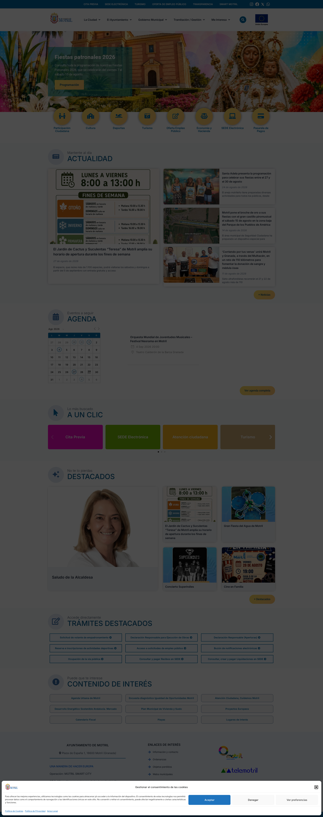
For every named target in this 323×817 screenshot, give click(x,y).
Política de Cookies (14, 811)
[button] (316, 787)
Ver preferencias (297, 800)
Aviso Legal (52, 811)
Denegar (253, 800)
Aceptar (209, 800)
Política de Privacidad (35, 811)
